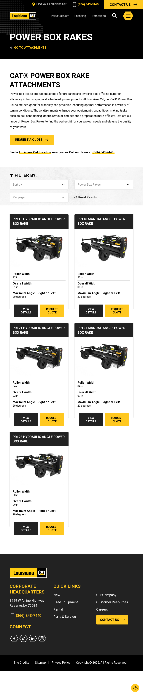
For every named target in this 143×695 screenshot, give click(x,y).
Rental (58, 609)
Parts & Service (64, 617)
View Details (26, 311)
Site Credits (21, 662)
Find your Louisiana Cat (51, 4)
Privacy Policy (61, 662)
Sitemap (40, 662)
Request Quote (52, 311)
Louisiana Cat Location (35, 152)
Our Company (106, 595)
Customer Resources (112, 602)
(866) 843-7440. (103, 152)
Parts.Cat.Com (60, 16)
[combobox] (39, 185)
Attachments (35, 47)
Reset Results (87, 197)
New (56, 595)
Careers (102, 609)
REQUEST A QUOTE (28, 139)
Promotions (98, 16)
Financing (80, 16)
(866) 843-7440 (87, 4)
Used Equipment (65, 602)
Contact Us (120, 4)
